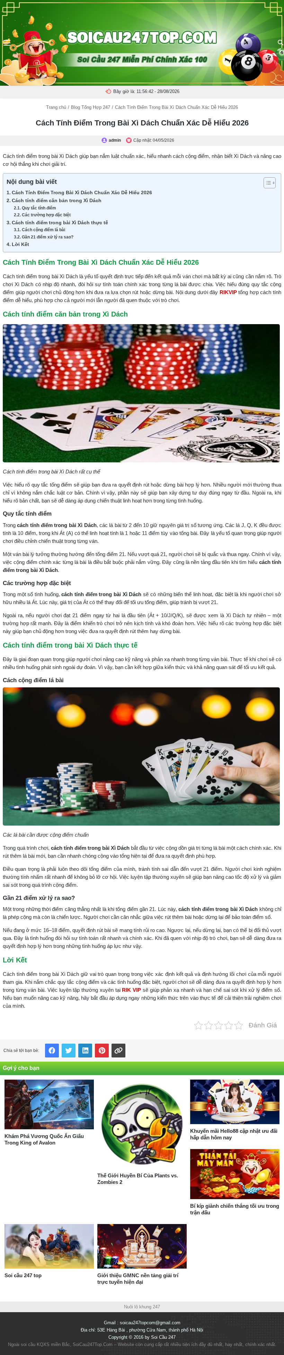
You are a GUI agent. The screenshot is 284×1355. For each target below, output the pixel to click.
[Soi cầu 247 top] (49, 1246)
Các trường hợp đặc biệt (46, 215)
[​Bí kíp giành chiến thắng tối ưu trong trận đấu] (234, 1174)
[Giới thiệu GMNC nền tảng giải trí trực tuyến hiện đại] (142, 1246)
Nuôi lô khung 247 (142, 1306)
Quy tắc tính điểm (39, 208)
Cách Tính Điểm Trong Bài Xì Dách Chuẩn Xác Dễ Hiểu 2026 (82, 192)
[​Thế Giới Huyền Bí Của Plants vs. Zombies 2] (142, 1124)
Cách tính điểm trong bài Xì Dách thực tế (60, 222)
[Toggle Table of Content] (266, 183)
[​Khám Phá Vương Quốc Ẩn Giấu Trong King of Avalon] (49, 1104)
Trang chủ (56, 107)
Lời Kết (20, 244)
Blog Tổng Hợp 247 (90, 107)
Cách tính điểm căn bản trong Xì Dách (56, 200)
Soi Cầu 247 (163, 1337)
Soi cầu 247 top (23, 1275)
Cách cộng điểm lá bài (43, 229)
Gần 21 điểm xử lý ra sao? (47, 237)
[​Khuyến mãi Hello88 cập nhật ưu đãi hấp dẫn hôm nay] (234, 1102)
